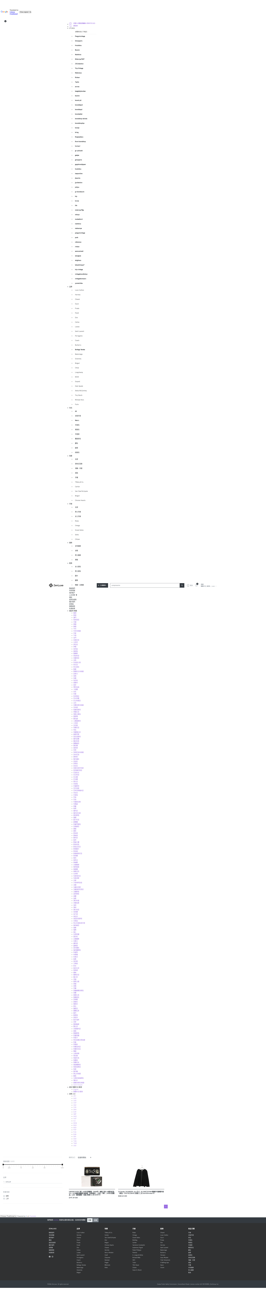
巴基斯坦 (76, 786)
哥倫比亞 (76, 712)
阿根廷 (75, 1044)
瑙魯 (74, 928)
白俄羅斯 (76, 939)
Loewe (77, 327)
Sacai (162, 1265)
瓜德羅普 (76, 865)
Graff (106, 1255)
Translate (33, 1216)
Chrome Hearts (80, 500)
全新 (7, 1196)
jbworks (77, 178)
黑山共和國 (77, 1074)
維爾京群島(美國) (78, 1083)
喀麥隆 (75, 716)
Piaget (106, 1262)
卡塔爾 (75, 689)
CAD (74, 1101)
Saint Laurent (79, 331)
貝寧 (74, 1022)
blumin (77, 96)
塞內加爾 (76, 739)
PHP (74, 1130)
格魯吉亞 (76, 871)
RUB (74, 1134)
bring (76, 132)
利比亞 (75, 665)
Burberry (78, 345)
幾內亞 (75, 811)
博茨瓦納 (76, 687)
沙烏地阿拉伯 (77, 883)
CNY (74, 1105)
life (76, 205)
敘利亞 (75, 838)
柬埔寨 (75, 862)
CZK (74, 1107)
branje (77, 128)
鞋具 (189, 1272)
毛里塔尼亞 (77, 876)
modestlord (79, 219)
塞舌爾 (75, 746)
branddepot (79, 105)
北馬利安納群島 (78, 1078)
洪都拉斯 (76, 903)
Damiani (107, 1260)
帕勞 (74, 808)
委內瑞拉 (76, 759)
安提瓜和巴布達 (78, 768)
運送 (70, 597)
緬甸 (74, 973)
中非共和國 (77, 631)
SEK (74, 1136)
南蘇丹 (75, 683)
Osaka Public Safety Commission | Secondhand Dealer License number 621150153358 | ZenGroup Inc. (188, 1284)
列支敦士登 (77, 662)
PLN (74, 1132)
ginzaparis (78, 160)
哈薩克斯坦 (77, 710)
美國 (74, 624)
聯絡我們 (72, 588)
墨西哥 (75, 748)
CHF (74, 1103)
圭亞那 (75, 725)
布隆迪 (75, 804)
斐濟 (74, 840)
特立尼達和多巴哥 (79, 923)
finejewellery (79, 137)
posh (76, 237)
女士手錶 (78, 516)
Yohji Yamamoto (165, 1260)
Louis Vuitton (79, 290)
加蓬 (74, 678)
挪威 (74, 829)
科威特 (75, 952)
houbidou (78, 169)
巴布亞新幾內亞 (78, 790)
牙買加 (75, 921)
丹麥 (74, 633)
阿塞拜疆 (76, 1035)
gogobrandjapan (80, 164)
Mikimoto (107, 1265)
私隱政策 (72, 608)
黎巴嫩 (75, 1071)
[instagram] (52, 1256)
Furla (77, 404)
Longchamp (79, 372)
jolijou (77, 187)
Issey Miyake (164, 1257)
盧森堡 (75, 946)
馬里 (74, 1069)
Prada (77, 308)
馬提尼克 (76, 1058)
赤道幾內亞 (77, 1029)
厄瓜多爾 (76, 698)
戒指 (76, 473)
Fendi (77, 313)
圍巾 (76, 576)
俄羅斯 (75, 653)
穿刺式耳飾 (78, 464)
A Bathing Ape (164, 1262)
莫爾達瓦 (76, 997)
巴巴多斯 (76, 788)
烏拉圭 (75, 916)
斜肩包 (77, 452)
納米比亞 (76, 968)
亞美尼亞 (76, 640)
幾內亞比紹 (77, 813)
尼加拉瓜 (76, 773)
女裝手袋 (78, 416)
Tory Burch (78, 395)
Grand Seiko (79, 530)
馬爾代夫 (76, 1062)
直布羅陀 (76, 948)
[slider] (3, 1164)
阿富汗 (75, 1038)
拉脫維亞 (76, 826)
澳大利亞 (76, 910)
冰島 (74, 660)
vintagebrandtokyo (81, 274)
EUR (74, 1112)
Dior (76, 318)
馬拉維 (75, 1056)
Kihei (106, 1267)
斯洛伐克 (76, 844)
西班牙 (75, 1017)
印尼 (74, 692)
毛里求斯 (76, 878)
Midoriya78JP (79, 59)
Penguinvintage (80, 36)
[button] (208, 585)
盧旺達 (75, 943)
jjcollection (78, 183)
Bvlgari (77, 363)
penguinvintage (80, 233)
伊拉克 (75, 644)
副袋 (76, 448)
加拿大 (75, 674)
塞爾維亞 (76, 743)
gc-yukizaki (79, 151)
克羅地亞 (76, 658)
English (75, 1089)
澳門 (74, 618)
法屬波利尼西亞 (78, 889)
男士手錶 (78, 512)
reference (78, 242)
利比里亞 (76, 667)
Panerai (134, 1252)
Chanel (77, 299)
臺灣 (74, 613)
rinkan (77, 247)
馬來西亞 (76, 620)
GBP (74, 1114)
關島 (74, 1076)
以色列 (75, 642)
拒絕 (95, 1220)
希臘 (74, 806)
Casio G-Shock (137, 1270)
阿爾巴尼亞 (77, 1049)
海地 (74, 905)
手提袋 (77, 434)
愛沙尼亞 (76, 820)
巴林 (74, 797)
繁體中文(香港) (78, 1092)
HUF (74, 1119)
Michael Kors (79, 400)
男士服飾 (78, 555)
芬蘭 (74, 988)
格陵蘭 (75, 869)
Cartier (77, 487)
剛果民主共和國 (78, 671)
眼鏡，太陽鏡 (79, 585)
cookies (56, 1220)
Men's (77, 420)
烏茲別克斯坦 (77, 919)
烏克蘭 (75, 912)
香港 (74, 615)
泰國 (74, 626)
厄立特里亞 (77, 701)
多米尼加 (76, 755)
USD (74, 1146)
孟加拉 (75, 761)
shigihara (78, 260)
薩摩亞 (75, 1008)
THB (74, 1141)
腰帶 (76, 580)
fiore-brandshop (80, 141)
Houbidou (78, 45)
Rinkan (77, 77)
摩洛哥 (75, 833)
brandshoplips (79, 123)
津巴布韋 (76, 901)
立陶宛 (75, 963)
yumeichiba (79, 283)
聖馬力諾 (76, 981)
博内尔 (75, 1080)
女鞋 (76, 551)
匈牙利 (75, 680)
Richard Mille (136, 1257)
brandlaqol (78, 109)
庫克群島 (76, 815)
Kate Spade (79, 386)
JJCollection (79, 64)
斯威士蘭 (76, 842)
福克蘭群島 (77, 950)
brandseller (79, 114)
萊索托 (75, 1002)
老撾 (74, 979)
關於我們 (72, 602)
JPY (74, 1096)
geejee (77, 155)
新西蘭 (75, 856)
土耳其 (75, 723)
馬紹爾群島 (77, 1065)
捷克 (74, 831)
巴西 (74, 799)
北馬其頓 (76, 1053)
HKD (75, 1116)
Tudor (134, 1262)
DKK (74, 1110)
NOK (75, 1125)
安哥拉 (75, 763)
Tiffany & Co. (79, 482)
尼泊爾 (75, 779)
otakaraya (78, 228)
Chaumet (107, 1257)
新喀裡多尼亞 (77, 853)
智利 (74, 858)
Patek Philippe (136, 1250)
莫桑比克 (76, 995)
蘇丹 (74, 1013)
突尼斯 (75, 961)
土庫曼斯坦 (77, 721)
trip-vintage (79, 269)
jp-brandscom (79, 192)
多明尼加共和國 (78, 752)
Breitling (134, 1240)
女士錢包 (78, 567)
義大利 (75, 977)
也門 (74, 638)
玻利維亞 (76, 925)
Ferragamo (79, 336)
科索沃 (75, 957)
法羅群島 (76, 892)
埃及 (74, 730)
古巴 (74, 703)
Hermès (79, 1235)
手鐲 (76, 477)
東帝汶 (75, 860)
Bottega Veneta (80, 350)
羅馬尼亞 (76, 975)
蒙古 (74, 1006)
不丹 (74, 629)
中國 (74, 622)
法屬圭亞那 (77, 887)
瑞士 (74, 932)
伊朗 (74, 647)
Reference (78, 73)
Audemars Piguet (137, 1247)
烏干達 (75, 914)
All (76, 411)
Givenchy (78, 359)
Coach (77, 340)
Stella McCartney (81, 391)
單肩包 (77, 429)
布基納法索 (77, 802)
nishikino (78, 224)
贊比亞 (75, 1026)
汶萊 (74, 880)
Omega (77, 525)
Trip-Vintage (79, 68)
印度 (74, 694)
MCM (77, 377)
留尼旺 (75, 937)
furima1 (77, 146)
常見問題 (72, 590)
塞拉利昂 (76, 741)
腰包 (76, 443)
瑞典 (74, 930)
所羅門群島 (77, 824)
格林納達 (76, 867)
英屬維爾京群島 (78, 990)
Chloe (77, 368)
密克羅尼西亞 (77, 770)
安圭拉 (75, 766)
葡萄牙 (75, 1004)
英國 (74, 984)
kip (76, 196)
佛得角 (75, 651)
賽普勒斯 (76, 1024)
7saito (77, 82)
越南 (74, 1031)
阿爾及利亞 (77, 1047)
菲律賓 (75, 999)
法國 (74, 885)
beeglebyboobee (80, 91)
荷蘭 (74, 993)
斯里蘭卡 (76, 849)
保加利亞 (76, 656)
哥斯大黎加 (77, 714)
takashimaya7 (79, 265)
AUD (74, 1098)
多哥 (74, 750)
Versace (162, 1255)
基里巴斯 (76, 734)
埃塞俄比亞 (77, 732)
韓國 (74, 1051)
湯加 (74, 907)
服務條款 (72, 606)
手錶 (189, 1232)
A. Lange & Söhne (137, 1255)
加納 (74, 676)
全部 (76, 459)
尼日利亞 (76, 775)
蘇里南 (75, 1015)
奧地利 (75, 757)
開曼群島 (76, 1033)
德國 (74, 817)
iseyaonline (78, 173)
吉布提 (75, 707)
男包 (189, 1237)
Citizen (77, 539)
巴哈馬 (75, 784)
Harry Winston (109, 1252)
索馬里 (75, 970)
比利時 (75, 874)
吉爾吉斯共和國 (78, 705)
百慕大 (75, 941)
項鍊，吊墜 (78, 468)
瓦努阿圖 (76, 934)
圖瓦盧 (75, 719)
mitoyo (77, 215)
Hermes (77, 295)
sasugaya (78, 256)
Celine (77, 322)
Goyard (77, 381)
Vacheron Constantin (138, 1245)
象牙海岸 (76, 1020)
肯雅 (74, 986)
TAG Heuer (135, 1265)
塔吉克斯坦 (77, 737)
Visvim (162, 1267)
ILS (74, 1121)
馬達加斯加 (77, 1067)
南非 (74, 685)
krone (77, 201)
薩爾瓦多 (76, 1011)
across (77, 87)
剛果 (74, 669)
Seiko (77, 535)
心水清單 (72, 595)
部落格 (71, 604)
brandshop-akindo (81, 119)
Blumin (77, 50)
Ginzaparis (78, 41)
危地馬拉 (76, 696)
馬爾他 (75, 1060)
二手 (7, 1199)
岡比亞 (75, 781)
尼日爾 (75, 777)
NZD (74, 1128)
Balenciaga (79, 354)
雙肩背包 (78, 439)
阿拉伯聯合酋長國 (79, 1040)
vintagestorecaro (80, 279)
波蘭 (74, 896)
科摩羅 (75, 955)
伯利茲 (75, 649)
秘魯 (74, 959)
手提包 (77, 425)
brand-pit (78, 100)
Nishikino (78, 55)
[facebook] (49, 1256)
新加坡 (75, 851)
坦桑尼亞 (76, 728)
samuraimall (79, 251)
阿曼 (74, 1042)
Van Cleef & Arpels (81, 491)
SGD (74, 1139)
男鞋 (76, 560)
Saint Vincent (77, 1085)
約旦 (74, 966)
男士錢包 (78, 571)
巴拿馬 (75, 795)
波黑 (74, 898)
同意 (90, 1220)
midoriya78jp (79, 210)
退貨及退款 (72, 600)
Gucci (77, 304)
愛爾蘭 (75, 822)
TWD (75, 1143)
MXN (75, 1123)
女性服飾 (78, 546)
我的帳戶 (72, 593)
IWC (133, 1260)
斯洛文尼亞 (77, 847)
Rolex (77, 521)
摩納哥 (75, 835)
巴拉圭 (75, 793)
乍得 (74, 635)
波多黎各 (76, 894)
